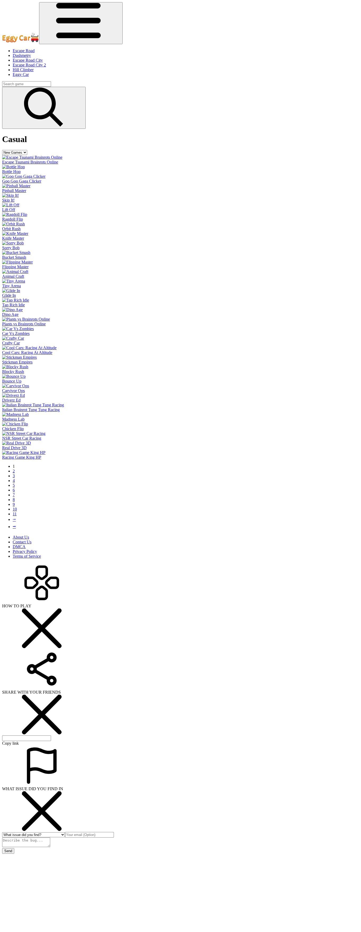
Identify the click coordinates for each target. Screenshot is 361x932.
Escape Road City (28, 60)
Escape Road (24, 50)
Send (8, 851)
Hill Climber (23, 69)
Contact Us (22, 542)
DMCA (19, 546)
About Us (21, 537)
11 (15, 514)
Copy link (10, 743)
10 (15, 509)
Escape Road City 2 (29, 65)
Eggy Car (21, 74)
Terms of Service (27, 556)
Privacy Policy (25, 551)
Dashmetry (22, 55)
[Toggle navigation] (81, 23)
